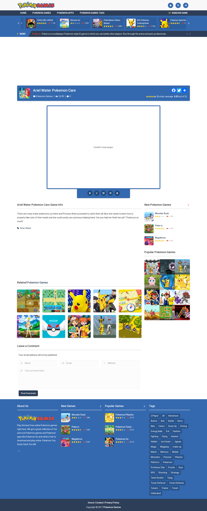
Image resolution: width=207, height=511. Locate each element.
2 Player (155, 416)
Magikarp (164, 447)
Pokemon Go (122, 439)
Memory (164, 452)
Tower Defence (158, 483)
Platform (155, 462)
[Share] (185, 5)
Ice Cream (166, 441)
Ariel (22, 228)
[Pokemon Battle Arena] (182, 267)
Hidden (154, 441)
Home (23, 13)
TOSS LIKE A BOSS (41, 20)
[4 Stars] (153, 96)
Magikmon (37, 34)
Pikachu (179, 457)
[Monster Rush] (149, 216)
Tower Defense (176, 483)
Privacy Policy (112, 502)
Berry (180, 421)
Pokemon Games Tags (92, 13)
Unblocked (156, 493)
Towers (154, 488)
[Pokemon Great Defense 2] (167, 312)
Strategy (175, 472)
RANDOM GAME (179, 13)
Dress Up (172, 426)
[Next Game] (117, 193)
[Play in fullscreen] (103, 193)
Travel (175, 488)
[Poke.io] (149, 228)
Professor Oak (158, 467)
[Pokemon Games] (36, 5)
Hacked (174, 436)
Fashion (176, 431)
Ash (163, 421)
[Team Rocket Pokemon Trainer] (152, 312)
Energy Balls (156, 431)
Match (154, 452)
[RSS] (19, 451)
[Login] (170, 5)
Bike (153, 426)
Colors (162, 426)
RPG (153, 472)
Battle (171, 421)
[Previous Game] (90, 193)
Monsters (155, 457)
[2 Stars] (149, 96)
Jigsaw (177, 441)
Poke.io (159, 225)
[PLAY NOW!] (27, 23)
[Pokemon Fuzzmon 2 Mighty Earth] (182, 312)
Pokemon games (49, 425)
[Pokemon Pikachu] (182, 282)
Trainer (165, 488)
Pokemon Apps (65, 13)
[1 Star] (147, 96)
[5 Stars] (155, 96)
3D (163, 416)
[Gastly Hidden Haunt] (167, 267)
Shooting (163, 472)
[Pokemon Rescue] (167, 297)
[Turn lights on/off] (96, 193)
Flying (164, 436)
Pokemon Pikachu (125, 414)
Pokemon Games (41, 13)
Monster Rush (162, 213)
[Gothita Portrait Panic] (152, 267)
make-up (177, 447)
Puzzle (171, 467)
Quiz (181, 467)
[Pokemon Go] (152, 297)
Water (28, 228)
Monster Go (71, 20)
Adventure (173, 416)
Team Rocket (157, 478)
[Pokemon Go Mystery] (152, 282)
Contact (99, 502)
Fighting (154, 436)
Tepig (169, 478)
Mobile (175, 452)
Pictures (167, 457)
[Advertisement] (103, 61)
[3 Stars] (151, 96)
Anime (154, 421)
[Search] (178, 5)
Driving (183, 426)
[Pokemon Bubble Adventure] (167, 282)
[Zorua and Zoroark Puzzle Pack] (182, 297)
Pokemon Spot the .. (174, 20)
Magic (154, 447)
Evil (167, 431)
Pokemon (167, 462)
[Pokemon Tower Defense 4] (109, 430)
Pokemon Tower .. (124, 427)
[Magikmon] (149, 240)
